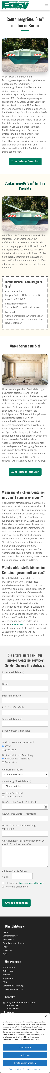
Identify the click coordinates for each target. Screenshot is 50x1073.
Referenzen (8, 971)
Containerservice (10, 935)
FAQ (5, 954)
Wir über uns (9, 967)
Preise (5, 946)
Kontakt (6, 974)
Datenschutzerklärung (31, 1069)
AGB (5, 982)
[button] (45, 1016)
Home (5, 932)
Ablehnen (25, 1055)
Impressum (8, 978)
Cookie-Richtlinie (15, 1069)
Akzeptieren (25, 1047)
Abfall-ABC (18, 624)
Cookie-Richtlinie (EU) (12, 989)
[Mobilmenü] (46, 5)
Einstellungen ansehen (25, 1062)
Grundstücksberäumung (14, 943)
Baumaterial (8, 939)
